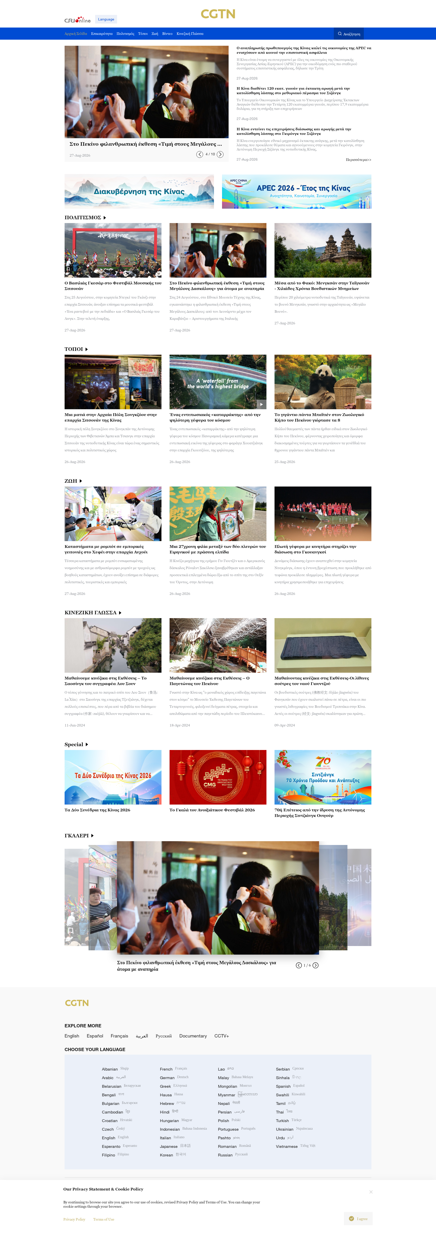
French (173, 1069)
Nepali (229, 1103)
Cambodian (116, 1112)
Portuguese (236, 1129)
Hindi (169, 1112)
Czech (113, 1129)
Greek (173, 1086)
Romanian (234, 1146)
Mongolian (235, 1086)
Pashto (229, 1137)
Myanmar (238, 1094)
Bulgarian (120, 1103)
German (174, 1077)
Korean (173, 1154)
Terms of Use (103, 1219)
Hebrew (172, 1103)
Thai (284, 1112)
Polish (229, 1120)
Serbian (290, 1069)
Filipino (115, 1154)
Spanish (290, 1086)
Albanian (115, 1069)
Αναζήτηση (351, 34)
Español (95, 1035)
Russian (233, 1154)
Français (119, 1035)
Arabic (114, 1077)
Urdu (284, 1137)
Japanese (175, 1146)
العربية (142, 1035)
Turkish (289, 1120)
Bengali (113, 1094)
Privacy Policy (74, 1219)
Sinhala (288, 1077)
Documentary (193, 1035)
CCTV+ (221, 1035)
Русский (164, 1035)
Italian (172, 1137)
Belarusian (121, 1086)
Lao (226, 1069)
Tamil (286, 1103)
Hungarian (176, 1120)
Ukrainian (294, 1129)
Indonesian (183, 1129)
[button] (199, 154)
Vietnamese (295, 1146)
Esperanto (119, 1146)
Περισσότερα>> (358, 159)
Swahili (290, 1094)
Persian (231, 1112)
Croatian (117, 1120)
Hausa (171, 1094)
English (72, 1035)
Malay (235, 1077)
